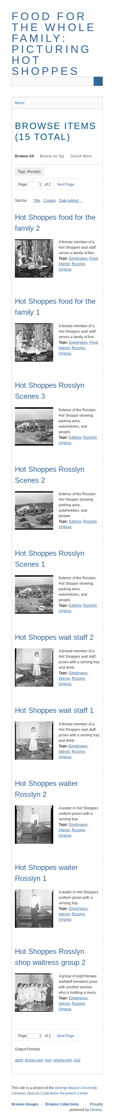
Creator (49, 200)
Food (93, 258)
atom (19, 1060)
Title (36, 200)
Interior (64, 264)
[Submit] (98, 81)
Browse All (24, 156)
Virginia (65, 269)
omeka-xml (63, 1060)
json (48, 1060)
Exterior (75, 437)
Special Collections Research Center (57, 1093)
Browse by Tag (52, 156)
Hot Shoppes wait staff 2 (54, 637)
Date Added (69, 200)
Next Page (65, 184)
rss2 (77, 1060)
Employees (78, 258)
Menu (19, 103)
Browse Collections (62, 1104)
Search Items (81, 156)
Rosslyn (78, 264)
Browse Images (25, 1104)
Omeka (96, 1110)
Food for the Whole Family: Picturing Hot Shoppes (54, 43)
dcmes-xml (34, 1060)
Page (22, 184)
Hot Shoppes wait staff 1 (54, 710)
